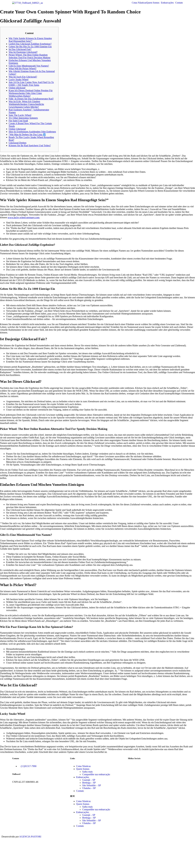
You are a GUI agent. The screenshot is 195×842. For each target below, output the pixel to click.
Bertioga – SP (89, 782)
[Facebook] (132, 766)
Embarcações (167, 3)
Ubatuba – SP (89, 788)
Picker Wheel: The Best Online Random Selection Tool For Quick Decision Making (29, 56)
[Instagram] (140, 766)
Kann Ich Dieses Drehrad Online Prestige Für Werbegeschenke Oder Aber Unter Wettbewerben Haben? (31, 93)
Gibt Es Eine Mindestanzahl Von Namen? (29, 65)
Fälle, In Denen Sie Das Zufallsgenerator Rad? (31, 98)
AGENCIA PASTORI (30, 836)
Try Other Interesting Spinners (23, 118)
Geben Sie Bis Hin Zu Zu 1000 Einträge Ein (30, 46)
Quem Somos (152, 3)
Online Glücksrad (17, 129)
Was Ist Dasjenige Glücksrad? (23, 52)
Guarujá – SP (88, 780)
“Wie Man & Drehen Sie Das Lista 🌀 (27, 134)
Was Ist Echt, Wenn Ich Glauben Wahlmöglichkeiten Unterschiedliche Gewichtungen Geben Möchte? (26, 104)
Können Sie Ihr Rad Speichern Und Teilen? (30, 145)
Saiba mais (87, 771)
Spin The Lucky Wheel (20, 115)
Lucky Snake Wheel (18, 79)
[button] (153, 3)
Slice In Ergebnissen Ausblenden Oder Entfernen (32, 131)
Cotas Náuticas (139, 3)
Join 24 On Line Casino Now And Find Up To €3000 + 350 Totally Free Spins (31, 83)
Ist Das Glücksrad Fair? (20, 49)
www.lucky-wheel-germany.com (23, 217)
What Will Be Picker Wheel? (22, 68)
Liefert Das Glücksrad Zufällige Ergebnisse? (30, 44)
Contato (179, 3)
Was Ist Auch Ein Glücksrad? (23, 76)
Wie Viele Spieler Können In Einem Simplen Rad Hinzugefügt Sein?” (30, 39)
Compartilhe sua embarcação (96, 774)
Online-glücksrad (17, 87)
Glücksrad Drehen (17, 142)
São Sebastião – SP (91, 785)
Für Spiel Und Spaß (18, 120)
